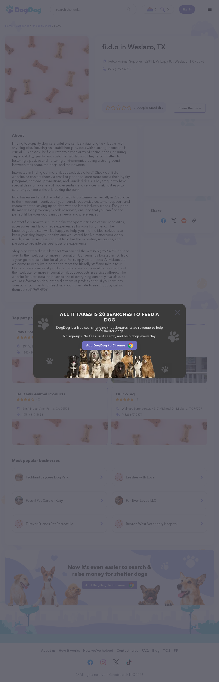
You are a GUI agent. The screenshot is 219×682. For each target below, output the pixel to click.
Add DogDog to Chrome (105, 345)
